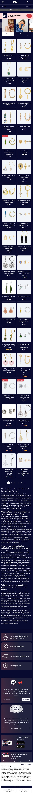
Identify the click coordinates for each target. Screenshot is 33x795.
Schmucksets (22, 597)
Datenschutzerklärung (8, 781)
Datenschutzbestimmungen (25, 764)
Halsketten (9, 554)
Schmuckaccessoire (18, 500)
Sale (24, 541)
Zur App (29, 15)
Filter (30, 6)
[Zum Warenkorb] (30, 2)
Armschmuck (4, 598)
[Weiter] (24, 482)
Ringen (3, 554)
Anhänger (22, 554)
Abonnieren (26, 699)
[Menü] (2, 2)
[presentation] (1, 25)
